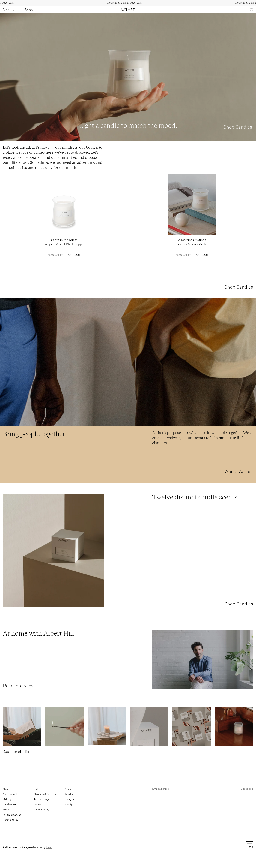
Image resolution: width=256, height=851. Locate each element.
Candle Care (9, 804)
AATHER (224, 845)
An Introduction (11, 794)
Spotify (68, 804)
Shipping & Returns (45, 794)
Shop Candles (237, 126)
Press (67, 789)
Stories (7, 809)
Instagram (70, 799)
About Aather (239, 471)
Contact (38, 804)
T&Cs (146, 845)
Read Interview (18, 685)
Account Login (42, 799)
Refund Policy (41, 809)
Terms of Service (12, 814)
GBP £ (19, 845)
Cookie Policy (162, 845)
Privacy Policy (183, 845)
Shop (6, 789)
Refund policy (10, 820)
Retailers (69, 794)
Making (7, 799)
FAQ (36, 789)
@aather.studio (16, 751)
